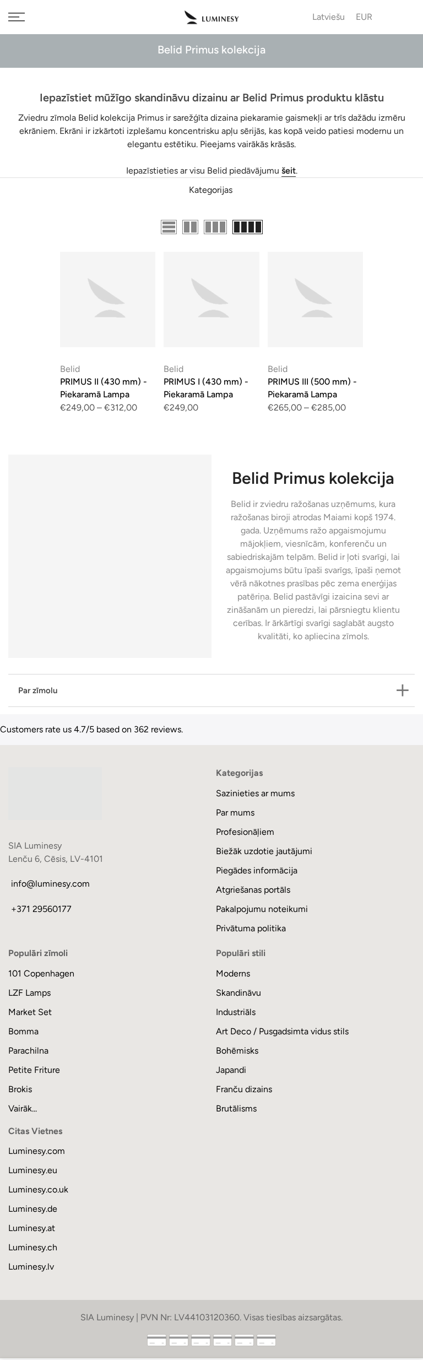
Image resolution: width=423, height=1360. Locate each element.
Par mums (235, 812)
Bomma (23, 1031)
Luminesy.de (32, 1209)
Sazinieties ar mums (255, 793)
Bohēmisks (237, 1050)
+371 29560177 (41, 909)
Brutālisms (236, 1108)
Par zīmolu (37, 690)
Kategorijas (210, 190)
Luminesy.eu (32, 1170)
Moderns (233, 973)
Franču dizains (244, 1089)
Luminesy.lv (31, 1266)
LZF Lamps (29, 992)
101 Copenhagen (41, 973)
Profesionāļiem (245, 832)
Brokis (20, 1089)
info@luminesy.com (50, 883)
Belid (70, 369)
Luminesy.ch (32, 1247)
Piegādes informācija (256, 870)
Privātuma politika (251, 928)
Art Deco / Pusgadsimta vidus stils (282, 1031)
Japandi (231, 1070)
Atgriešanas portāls (253, 889)
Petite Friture (34, 1070)
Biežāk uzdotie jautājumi (264, 851)
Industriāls (236, 1012)
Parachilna (28, 1050)
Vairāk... (22, 1108)
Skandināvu (238, 992)
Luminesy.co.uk (38, 1189)
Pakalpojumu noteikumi (262, 909)
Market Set (30, 1012)
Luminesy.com (36, 1151)
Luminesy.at (31, 1228)
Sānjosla (398, 228)
